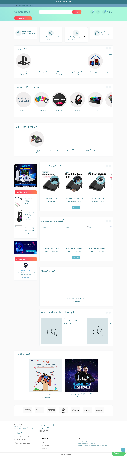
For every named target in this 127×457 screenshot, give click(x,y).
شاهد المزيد (76, 207)
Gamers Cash (64, 454)
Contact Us (43, 442)
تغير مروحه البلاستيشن (97, 198)
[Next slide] (91, 2)
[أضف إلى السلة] (47, 182)
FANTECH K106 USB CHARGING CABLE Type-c (80, 248)
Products (44, 438)
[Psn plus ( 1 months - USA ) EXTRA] (18, 231)
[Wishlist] (55, 182)
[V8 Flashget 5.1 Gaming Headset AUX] (18, 216)
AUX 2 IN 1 (28, 201)
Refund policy (44, 448)
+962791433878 (21, 440)
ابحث (76, 12)
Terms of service (45, 445)
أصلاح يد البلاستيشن (51, 198)
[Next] (110, 48)
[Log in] (98, 12)
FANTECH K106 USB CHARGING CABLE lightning (103, 248)
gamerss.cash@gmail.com (24, 443)
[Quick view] (51, 182)
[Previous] (107, 48)
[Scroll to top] (123, 450)
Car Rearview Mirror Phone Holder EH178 (55, 248)
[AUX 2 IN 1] (18, 201)
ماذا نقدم (80, 438)
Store (70, 454)
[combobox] (55, 12)
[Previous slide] (36, 2)
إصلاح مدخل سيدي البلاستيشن (74, 198)
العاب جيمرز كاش (45, 394)
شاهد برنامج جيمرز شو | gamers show (81, 394)
